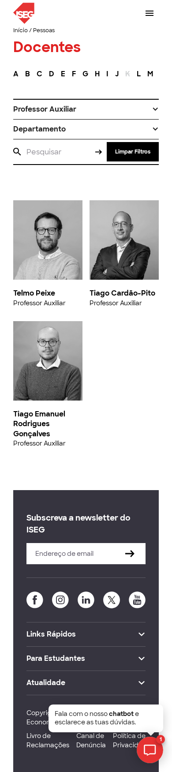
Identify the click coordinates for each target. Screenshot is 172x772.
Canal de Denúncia (91, 740)
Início (20, 30)
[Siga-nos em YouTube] (137, 600)
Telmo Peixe (34, 293)
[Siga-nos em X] (111, 600)
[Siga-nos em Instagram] (60, 600)
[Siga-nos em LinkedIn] (86, 600)
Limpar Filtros (132, 151)
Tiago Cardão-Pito (122, 293)
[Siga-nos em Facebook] (34, 600)
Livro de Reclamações (47, 740)
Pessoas (44, 30)
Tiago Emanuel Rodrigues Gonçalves (39, 423)
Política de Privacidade (132, 740)
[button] (86, 109)
